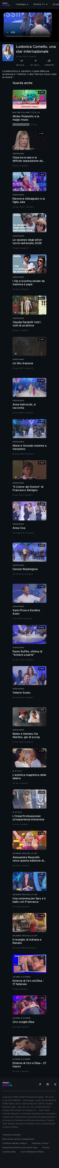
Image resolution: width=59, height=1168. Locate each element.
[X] (55, 1084)
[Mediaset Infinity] (6, 4)
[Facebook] (40, 1084)
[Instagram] (47, 1084)
